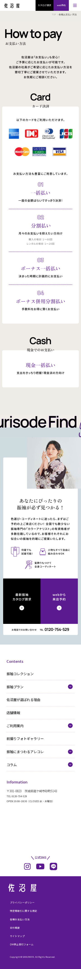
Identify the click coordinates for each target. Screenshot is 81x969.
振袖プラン (15, 686)
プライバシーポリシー (22, 902)
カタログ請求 (44, 5)
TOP (54, 14)
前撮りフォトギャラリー (25, 738)
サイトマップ (17, 936)
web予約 (61, 5)
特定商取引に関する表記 (23, 910)
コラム (12, 764)
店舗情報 (13, 712)
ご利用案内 (15, 725)
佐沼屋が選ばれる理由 (23, 699)
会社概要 (15, 927)
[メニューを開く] (75, 5)
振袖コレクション (20, 673)
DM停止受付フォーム (22, 944)
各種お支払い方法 (20, 919)
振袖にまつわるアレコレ (25, 751)
